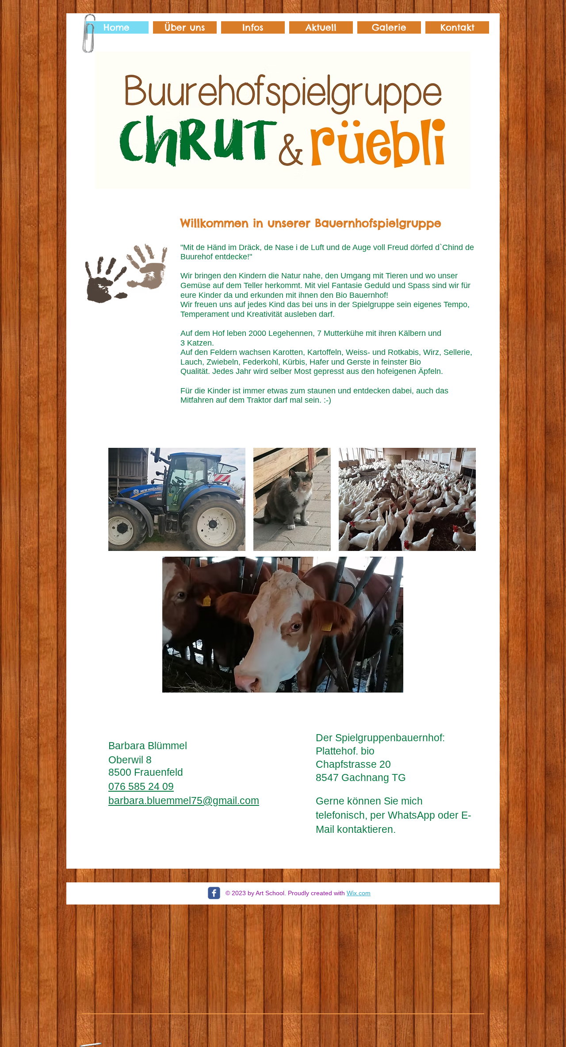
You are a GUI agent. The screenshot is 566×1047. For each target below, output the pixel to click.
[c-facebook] (214, 893)
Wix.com (359, 893)
